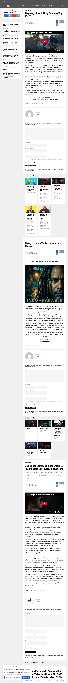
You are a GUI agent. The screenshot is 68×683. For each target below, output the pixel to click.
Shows (45, 10)
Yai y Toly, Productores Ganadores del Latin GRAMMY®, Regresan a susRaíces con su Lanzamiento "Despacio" (11, 75)
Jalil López (37, 590)
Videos (44, 5)
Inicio (24, 5)
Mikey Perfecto (38, 346)
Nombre (27, 142)
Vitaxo (31, 22)
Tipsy (43, 103)
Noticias (30, 5)
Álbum (51, 5)
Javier (55, 198)
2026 (33, 346)
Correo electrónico (30, 148)
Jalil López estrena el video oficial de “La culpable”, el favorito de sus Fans (11, 30)
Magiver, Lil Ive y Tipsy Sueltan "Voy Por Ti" (10, 11)
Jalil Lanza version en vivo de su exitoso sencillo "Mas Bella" (10, 56)
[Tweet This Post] (10, 15)
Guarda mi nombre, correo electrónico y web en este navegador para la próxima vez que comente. (45, 159)
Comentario (28, 127)
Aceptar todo (26, 677)
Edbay (31, 484)
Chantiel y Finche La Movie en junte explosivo (11, 68)
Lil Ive (36, 103)
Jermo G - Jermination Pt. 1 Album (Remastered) (10, 50)
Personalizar (8, 677)
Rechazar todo (17, 677)
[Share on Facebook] (6, 15)
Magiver (40, 103)
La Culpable (42, 590)
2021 (33, 103)
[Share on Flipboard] (14, 15)
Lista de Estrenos (35, 10)
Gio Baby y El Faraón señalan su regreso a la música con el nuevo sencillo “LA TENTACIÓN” (11, 44)
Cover (4, 48)
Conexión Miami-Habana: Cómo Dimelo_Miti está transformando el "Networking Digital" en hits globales (11, 62)
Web (26, 153)
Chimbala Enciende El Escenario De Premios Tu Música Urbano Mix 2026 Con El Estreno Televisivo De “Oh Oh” (11, 37)
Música (37, 5)
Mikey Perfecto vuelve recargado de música (11, 25)
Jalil (33, 590)
